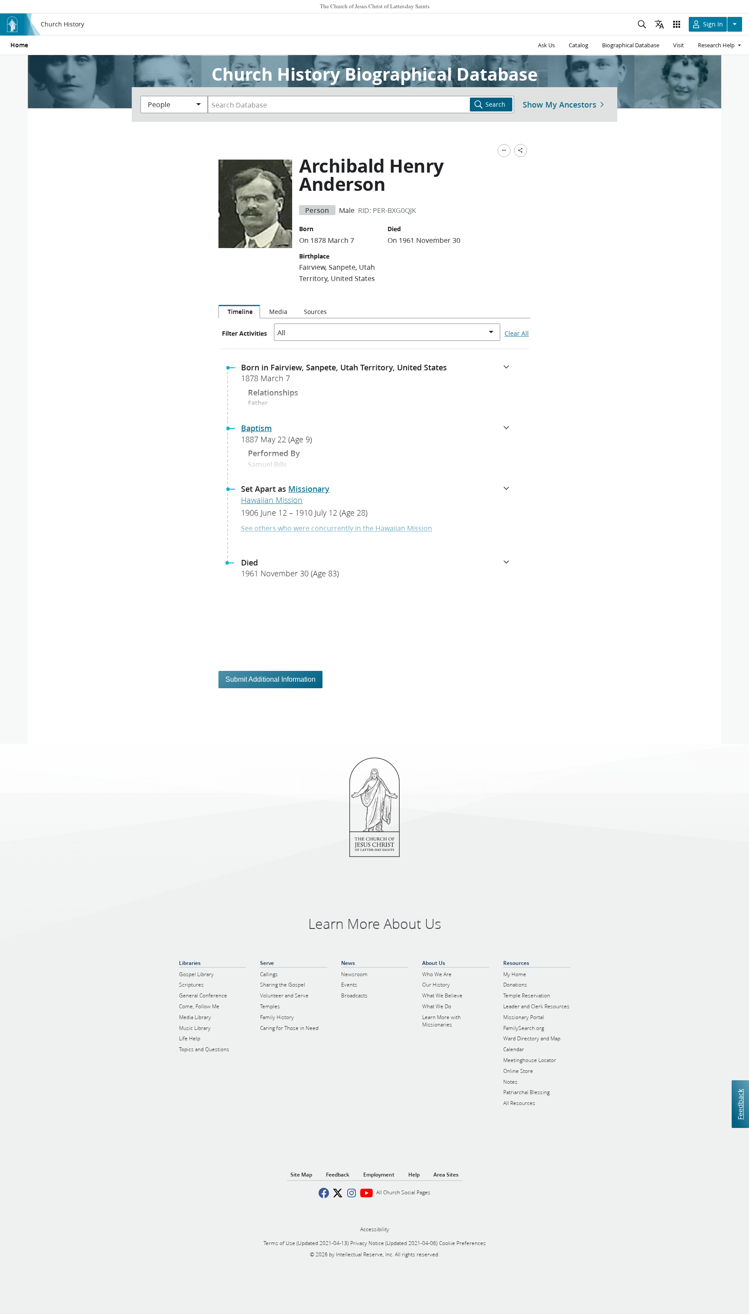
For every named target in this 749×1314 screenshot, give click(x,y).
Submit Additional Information (270, 679)
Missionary (308, 488)
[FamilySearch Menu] (504, 150)
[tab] (239, 312)
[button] (378, 375)
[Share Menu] (520, 150)
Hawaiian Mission (272, 500)
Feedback (740, 1103)
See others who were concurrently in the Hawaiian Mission (336, 528)
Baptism (256, 428)
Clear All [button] (517, 333)
